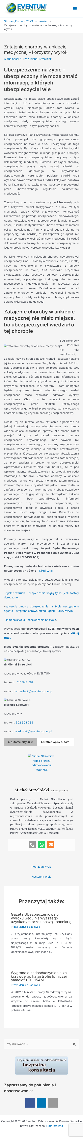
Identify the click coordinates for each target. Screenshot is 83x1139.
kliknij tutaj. (46, 570)
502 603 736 (24, 722)
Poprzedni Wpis (41, 866)
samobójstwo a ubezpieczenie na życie (30, 619)
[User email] (50, 844)
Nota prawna (54, 1125)
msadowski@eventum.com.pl (33, 731)
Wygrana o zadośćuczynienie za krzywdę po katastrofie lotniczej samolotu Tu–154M (39, 976)
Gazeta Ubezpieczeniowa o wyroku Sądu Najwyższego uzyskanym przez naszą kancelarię (41, 918)
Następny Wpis (41, 876)
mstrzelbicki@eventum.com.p (33, 691)
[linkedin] (41, 1103)
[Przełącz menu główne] (75, 9)
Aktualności (11, 58)
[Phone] (32, 844)
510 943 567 (25, 682)
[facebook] (30, 1103)
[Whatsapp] (41, 844)
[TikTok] (53, 1103)
